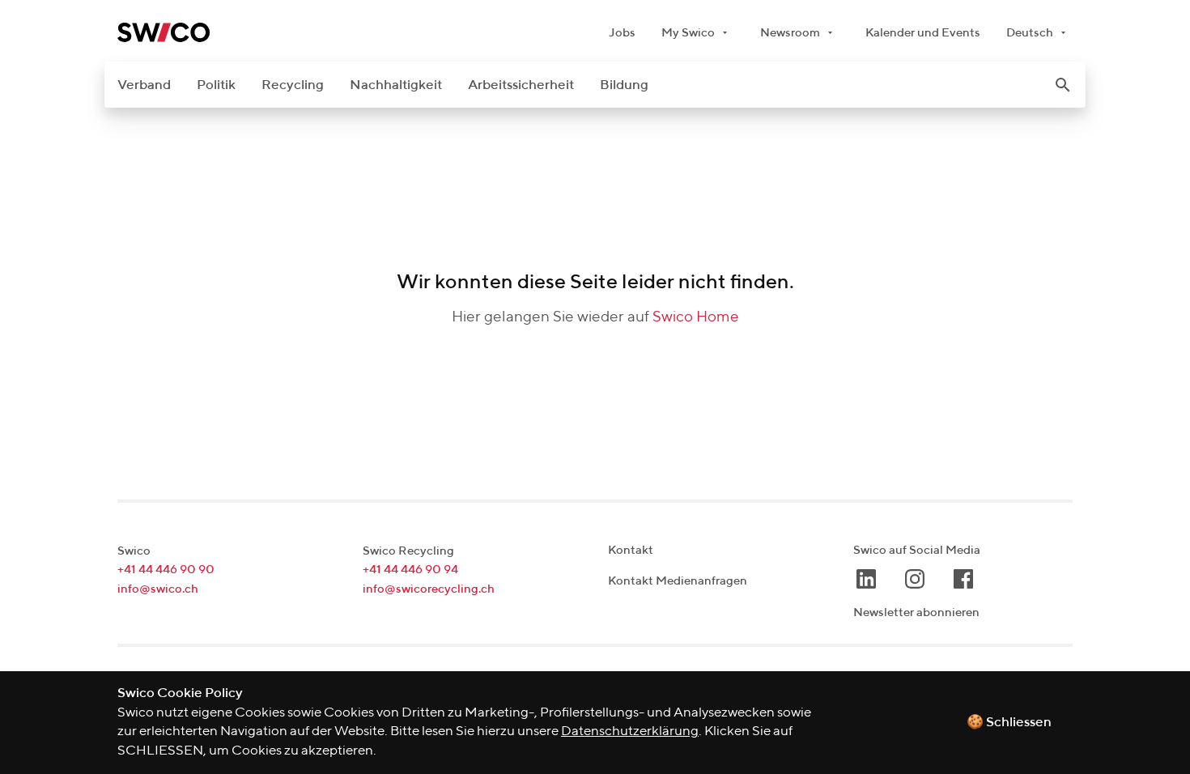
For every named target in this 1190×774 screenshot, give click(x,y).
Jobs (622, 33)
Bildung (624, 85)
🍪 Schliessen (1009, 722)
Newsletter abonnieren (916, 612)
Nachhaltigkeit (396, 85)
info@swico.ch (157, 589)
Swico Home (695, 317)
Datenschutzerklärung (630, 731)
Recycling (292, 85)
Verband (144, 85)
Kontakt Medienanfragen (677, 581)
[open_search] (1063, 85)
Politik (216, 85)
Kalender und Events (922, 33)
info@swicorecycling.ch (429, 589)
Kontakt (630, 550)
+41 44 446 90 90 (166, 569)
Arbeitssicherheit (521, 85)
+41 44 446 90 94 (410, 569)
